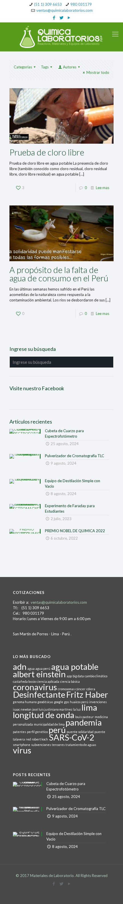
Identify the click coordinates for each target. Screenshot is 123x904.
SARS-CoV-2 (71, 737)
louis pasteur (84, 717)
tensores (58, 745)
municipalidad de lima (49, 724)
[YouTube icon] (69, 17)
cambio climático (96, 676)
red (28, 739)
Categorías (23, 67)
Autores (69, 67)
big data (78, 676)
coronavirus (35, 687)
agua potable (74, 666)
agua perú (42, 668)
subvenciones (41, 745)
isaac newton (22, 709)
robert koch (40, 739)
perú (57, 730)
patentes (19, 732)
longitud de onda (43, 715)
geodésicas (45, 702)
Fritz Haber (87, 694)
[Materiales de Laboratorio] (61, 36)
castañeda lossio (24, 681)
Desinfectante (39, 694)
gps (66, 702)
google (58, 702)
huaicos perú (79, 702)
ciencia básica (70, 681)
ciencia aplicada (48, 681)
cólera (90, 689)
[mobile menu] (115, 34)
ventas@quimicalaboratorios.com (64, 10)
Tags (45, 67)
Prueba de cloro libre (46, 152)
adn (20, 666)
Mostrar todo (97, 72)
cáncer (81, 689)
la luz (77, 709)
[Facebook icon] (54, 17)
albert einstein (39, 674)
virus (22, 750)
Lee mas (102, 187)
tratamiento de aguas (81, 745)
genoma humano (25, 702)
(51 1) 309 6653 (48, 4)
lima (89, 707)
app (69, 676)
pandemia (84, 722)
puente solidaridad (80, 732)
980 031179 (81, 4)
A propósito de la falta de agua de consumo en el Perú (58, 274)
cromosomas (66, 689)
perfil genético (37, 732)
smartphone (21, 745)
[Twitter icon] (62, 17)
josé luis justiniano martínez (52, 709)
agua (31, 668)
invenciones (98, 702)
